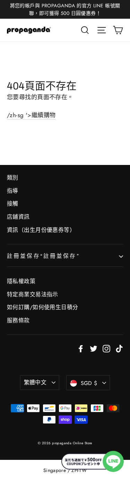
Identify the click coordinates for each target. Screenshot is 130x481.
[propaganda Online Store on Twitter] (93, 348)
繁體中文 (35, 382)
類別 (12, 178)
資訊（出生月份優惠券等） (41, 230)
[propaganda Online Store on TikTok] (119, 348)
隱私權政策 (21, 281)
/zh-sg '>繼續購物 (31, 115)
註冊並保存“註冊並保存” (43, 256)
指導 (12, 191)
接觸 (12, 204)
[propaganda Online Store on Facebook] (81, 348)
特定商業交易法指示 (32, 294)
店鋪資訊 (18, 217)
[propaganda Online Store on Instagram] (106, 348)
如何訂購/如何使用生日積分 (42, 307)
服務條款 (18, 320)
